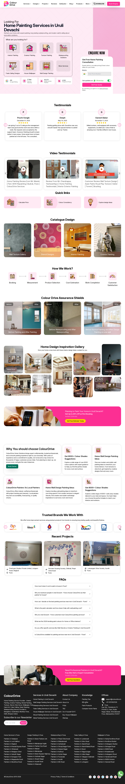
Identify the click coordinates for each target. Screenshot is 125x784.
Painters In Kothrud (57, 752)
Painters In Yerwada (80, 759)
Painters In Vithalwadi (11, 749)
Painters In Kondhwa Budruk (107, 741)
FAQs (64, 705)
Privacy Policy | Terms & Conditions (62, 777)
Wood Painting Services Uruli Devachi (45, 715)
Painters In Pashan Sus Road (37, 746)
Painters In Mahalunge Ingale (36, 743)
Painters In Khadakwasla (106, 752)
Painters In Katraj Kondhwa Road (109, 739)
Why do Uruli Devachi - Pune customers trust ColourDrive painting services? (60, 615)
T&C (63, 708)
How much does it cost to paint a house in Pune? (51, 586)
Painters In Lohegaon (81, 762)
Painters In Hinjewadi (34, 764)
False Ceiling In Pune (81, 735)
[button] (85, 74)
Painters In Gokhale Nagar (36, 756)
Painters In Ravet (80, 749)
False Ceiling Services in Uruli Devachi (45, 708)
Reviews (54, 4)
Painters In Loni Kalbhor (12, 741)
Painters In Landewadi (81, 739)
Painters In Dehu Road (81, 741)
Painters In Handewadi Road (107, 757)
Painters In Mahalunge (34, 751)
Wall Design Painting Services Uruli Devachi (47, 702)
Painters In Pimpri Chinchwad (60, 739)
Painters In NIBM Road (105, 749)
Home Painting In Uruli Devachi (43, 699)
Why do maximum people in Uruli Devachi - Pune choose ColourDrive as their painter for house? (60, 594)
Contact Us (66, 699)
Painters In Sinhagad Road (106, 746)
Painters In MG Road (58, 762)
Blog (71, 4)
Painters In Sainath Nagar (12, 754)
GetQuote (62, 4)
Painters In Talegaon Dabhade (84, 757)
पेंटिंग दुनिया (85, 702)
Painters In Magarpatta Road (13, 759)
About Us (65, 702)
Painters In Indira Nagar (82, 754)
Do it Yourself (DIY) (68, 712)
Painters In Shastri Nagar (35, 759)
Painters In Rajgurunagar (82, 752)
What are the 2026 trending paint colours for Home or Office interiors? (58, 621)
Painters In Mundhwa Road (13, 762)
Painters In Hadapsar (11, 739)
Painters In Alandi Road (82, 744)
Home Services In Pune (12, 735)
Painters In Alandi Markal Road (84, 746)
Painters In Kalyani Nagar (59, 749)
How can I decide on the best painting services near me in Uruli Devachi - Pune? (61, 601)
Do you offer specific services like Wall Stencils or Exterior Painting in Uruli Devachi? (62, 628)
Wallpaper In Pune (104, 735)
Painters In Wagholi (10, 744)
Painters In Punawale (58, 757)
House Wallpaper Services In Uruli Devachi (47, 712)
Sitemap (65, 718)
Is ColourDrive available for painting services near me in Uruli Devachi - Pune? (60, 634)
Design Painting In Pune (35, 735)
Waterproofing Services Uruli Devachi (45, 705)
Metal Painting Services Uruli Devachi (45, 718)
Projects (45, 4)
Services (26, 4)
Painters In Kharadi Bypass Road (15, 746)
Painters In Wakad (33, 749)
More (87, 4)
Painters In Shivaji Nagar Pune (61, 746)
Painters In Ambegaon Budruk (107, 744)
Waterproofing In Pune (58, 735)
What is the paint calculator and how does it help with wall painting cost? (58, 608)
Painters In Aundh (57, 759)
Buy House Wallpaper (69, 715)
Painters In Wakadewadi (59, 741)
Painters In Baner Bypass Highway (38, 754)
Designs (36, 4)
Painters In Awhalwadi (58, 744)
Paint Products (87, 705)
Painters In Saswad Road (106, 762)
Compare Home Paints (89, 708)
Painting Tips (86, 699)
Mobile (84, 70)
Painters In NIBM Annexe (106, 759)
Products (79, 4)
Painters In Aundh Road (35, 761)
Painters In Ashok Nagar (59, 754)
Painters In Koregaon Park (12, 757)
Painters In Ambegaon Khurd (107, 754)
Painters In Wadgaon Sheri (13, 752)
